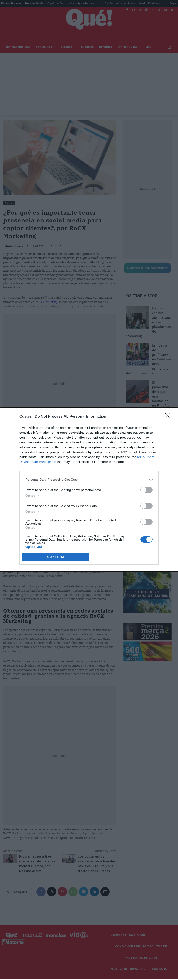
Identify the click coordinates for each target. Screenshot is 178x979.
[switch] (146, 490)
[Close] (169, 416)
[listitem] (89, 479)
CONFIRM (55, 557)
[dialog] (89, 490)
